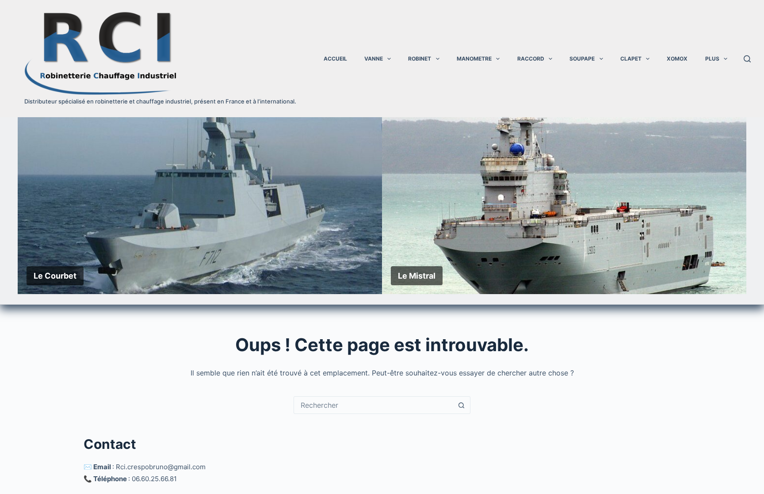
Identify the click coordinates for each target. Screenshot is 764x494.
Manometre (474, 58)
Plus (712, 58)
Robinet (419, 58)
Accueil (335, 58)
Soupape (582, 58)
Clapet (631, 58)
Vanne (373, 58)
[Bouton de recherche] (461, 405)
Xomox (677, 58)
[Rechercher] (747, 58)
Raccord (530, 58)
